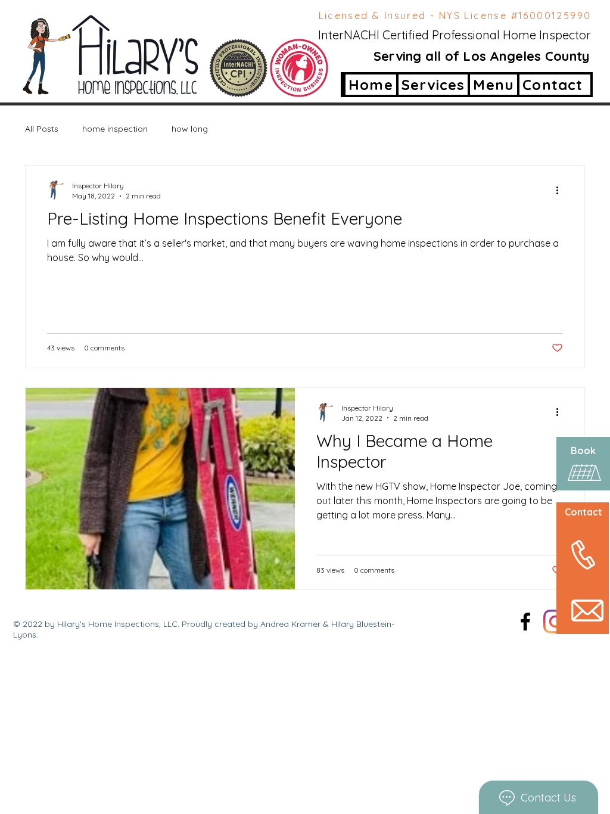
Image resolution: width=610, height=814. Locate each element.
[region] (570, 536)
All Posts (41, 128)
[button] (492, 84)
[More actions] (561, 190)
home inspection (115, 128)
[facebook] (525, 621)
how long (190, 128)
